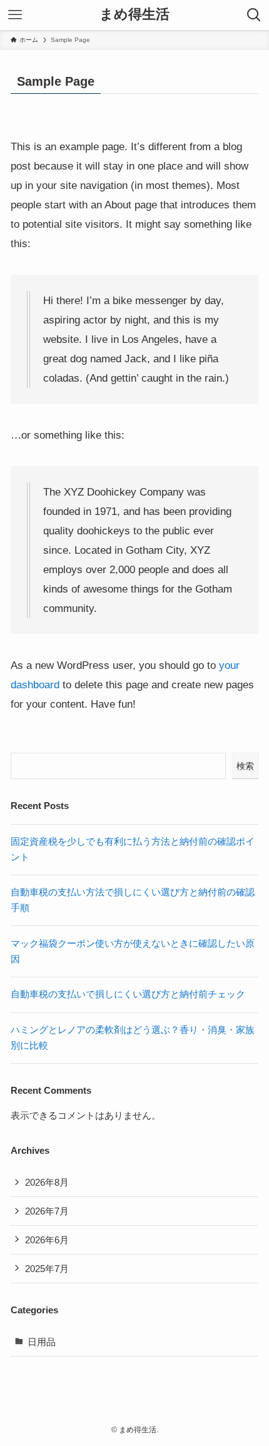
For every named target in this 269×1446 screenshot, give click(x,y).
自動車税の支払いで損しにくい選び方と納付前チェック (128, 994)
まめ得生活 (134, 15)
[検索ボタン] (254, 15)
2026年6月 (47, 1240)
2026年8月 (47, 1182)
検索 (245, 766)
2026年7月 (47, 1211)
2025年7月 (47, 1268)
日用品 (42, 1342)
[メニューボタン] (15, 15)
